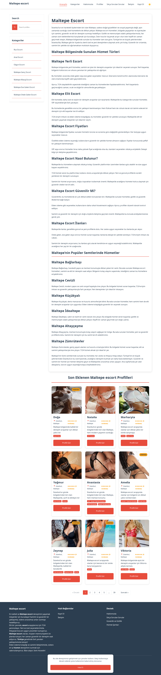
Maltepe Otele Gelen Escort (25, 94)
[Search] (14, 27)
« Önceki (75, 592)
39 (114, 592)
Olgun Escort (19, 64)
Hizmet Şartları (113, 625)
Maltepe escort (19, 3)
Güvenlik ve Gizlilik (114, 621)
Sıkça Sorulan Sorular (116, 4)
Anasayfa (63, 4)
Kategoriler (75, 4)
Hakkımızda (88, 4)
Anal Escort (18, 57)
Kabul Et (80, 667)
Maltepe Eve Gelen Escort (24, 87)
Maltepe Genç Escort (22, 72)
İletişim (131, 4)
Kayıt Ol (141, 4)
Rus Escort (18, 49)
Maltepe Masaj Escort (23, 79)
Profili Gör (66, 443)
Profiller (100, 4)
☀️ (149, 4)
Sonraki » (124, 592)
